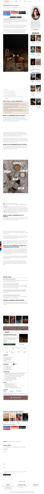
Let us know (15, 398)
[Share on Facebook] (0, 242)
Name (4, 464)
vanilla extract (10, 369)
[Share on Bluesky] (0, 250)
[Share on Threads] (0, 249)
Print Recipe (19, 17)
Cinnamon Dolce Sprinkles (23, 250)
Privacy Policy (8, 487)
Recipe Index (16, 1)
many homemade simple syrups (16, 29)
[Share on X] (0, 244)
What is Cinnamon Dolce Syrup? (9, 92)
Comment (5, 451)
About (21, 1)
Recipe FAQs (6, 98)
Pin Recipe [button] (22, 344)
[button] (4, 342)
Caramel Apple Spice (24, 256)
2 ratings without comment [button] (16, 441)
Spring (12, 1)
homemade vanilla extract (8, 212)
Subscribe (29, 1)
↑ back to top (22, 481)
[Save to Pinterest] (0, 243)
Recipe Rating (5, 448)
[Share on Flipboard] (0, 246)
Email (4, 467)
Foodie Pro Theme (30, 492)
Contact (36, 486)
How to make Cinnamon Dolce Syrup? (10, 95)
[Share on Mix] (0, 247)
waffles (4, 263)
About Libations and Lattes (8, 486)
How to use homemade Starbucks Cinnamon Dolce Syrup (13, 96)
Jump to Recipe (13, 17)
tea (19, 109)
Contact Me (25, 1)
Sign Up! (18, 486)
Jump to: (6, 89)
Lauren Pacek (6, 336)
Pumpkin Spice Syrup (13, 32)
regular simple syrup (19, 218)
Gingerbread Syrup (6, 32)
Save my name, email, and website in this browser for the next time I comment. (15, 472)
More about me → (35, 29)
